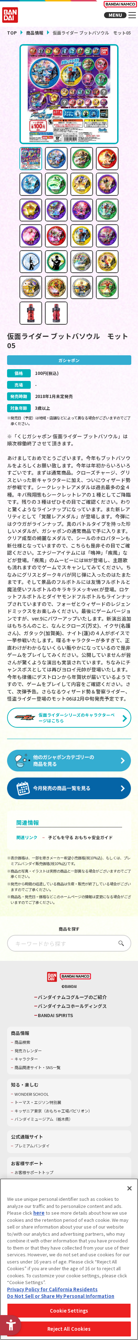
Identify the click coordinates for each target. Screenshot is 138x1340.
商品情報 (34, 33)
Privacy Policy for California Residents (52, 1289)
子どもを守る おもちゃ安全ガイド (80, 837)
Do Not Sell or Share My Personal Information (60, 1296)
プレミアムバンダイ (32, 1145)
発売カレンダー (28, 1050)
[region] (69, 1259)
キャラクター (26, 1059)
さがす (119, 943)
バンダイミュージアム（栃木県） (44, 1119)
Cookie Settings (69, 1310)
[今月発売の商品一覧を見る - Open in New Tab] (69, 789)
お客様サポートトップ (34, 1172)
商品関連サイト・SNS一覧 (38, 1067)
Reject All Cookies (68, 1328)
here (39, 1212)
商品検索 (22, 1042)
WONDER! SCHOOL (32, 1094)
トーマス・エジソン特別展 (38, 1102)
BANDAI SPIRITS (55, 1015)
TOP (12, 33)
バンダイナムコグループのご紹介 (72, 997)
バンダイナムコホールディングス (72, 1006)
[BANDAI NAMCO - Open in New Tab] (75, 977)
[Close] (129, 1188)
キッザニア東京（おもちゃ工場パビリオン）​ (53, 1111)
